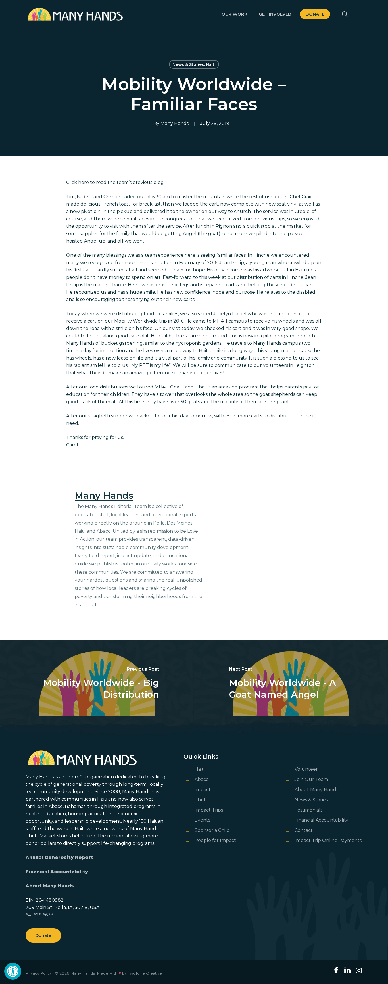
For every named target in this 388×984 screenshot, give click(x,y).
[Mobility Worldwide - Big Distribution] (97, 684)
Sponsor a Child (212, 830)
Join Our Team (311, 779)
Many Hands (174, 123)
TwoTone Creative (145, 973)
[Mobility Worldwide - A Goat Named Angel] (291, 684)
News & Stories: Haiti (194, 64)
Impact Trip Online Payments (328, 840)
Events (202, 820)
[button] (12, 971)
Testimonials (308, 810)
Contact (304, 830)
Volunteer (306, 769)
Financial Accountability (57, 871)
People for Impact (215, 840)
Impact (203, 789)
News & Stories (311, 800)
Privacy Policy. (39, 973)
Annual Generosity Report (59, 857)
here (83, 182)
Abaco (202, 779)
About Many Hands (50, 886)
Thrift (201, 800)
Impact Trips (209, 810)
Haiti (200, 769)
